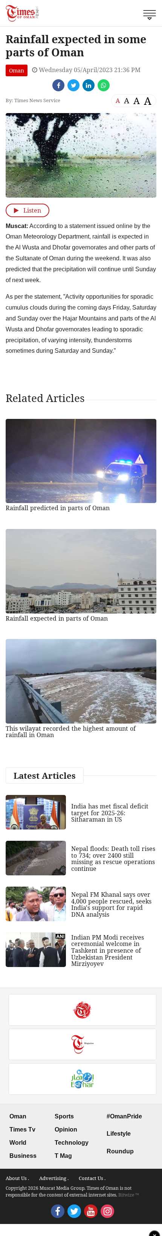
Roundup (120, 1151)
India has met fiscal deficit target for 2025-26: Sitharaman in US (109, 812)
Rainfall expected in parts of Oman (57, 618)
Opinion (66, 1129)
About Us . (17, 1178)
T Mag (63, 1156)
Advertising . (54, 1178)
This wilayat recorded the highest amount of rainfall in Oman (71, 731)
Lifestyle (119, 1133)
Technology (72, 1142)
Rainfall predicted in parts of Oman (58, 508)
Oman (16, 70)
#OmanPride (124, 1116)
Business (23, 1156)
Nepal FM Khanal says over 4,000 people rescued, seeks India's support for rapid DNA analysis (111, 904)
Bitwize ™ (128, 1195)
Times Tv (22, 1129)
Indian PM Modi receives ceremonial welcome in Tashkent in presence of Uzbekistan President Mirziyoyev (107, 950)
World (17, 1142)
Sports (64, 1116)
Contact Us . (92, 1178)
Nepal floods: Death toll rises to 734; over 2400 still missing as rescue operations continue (113, 859)
